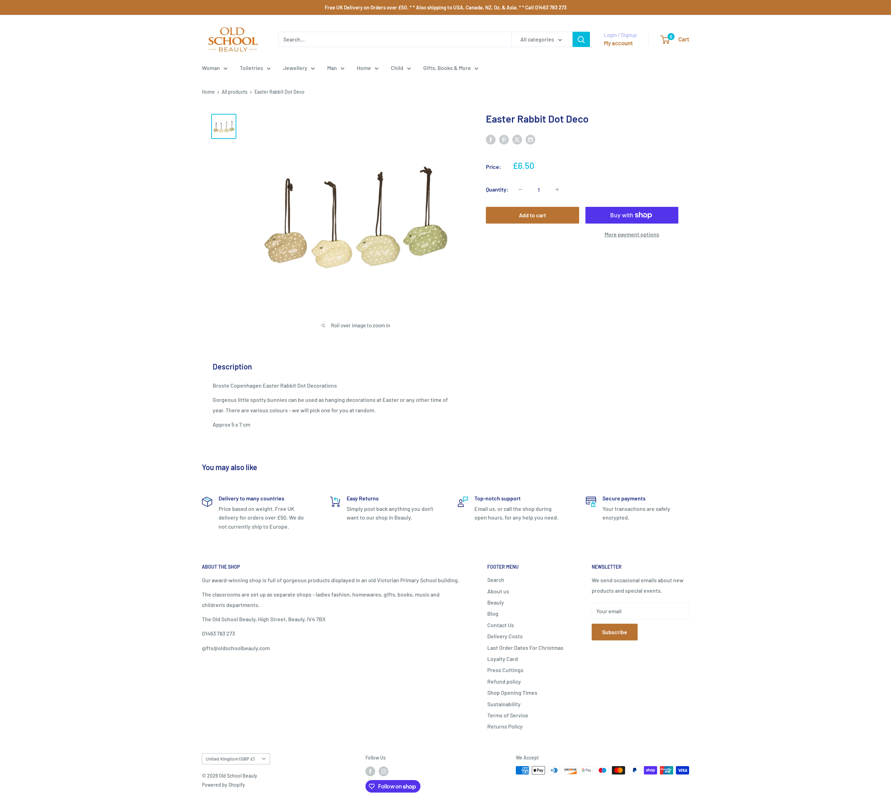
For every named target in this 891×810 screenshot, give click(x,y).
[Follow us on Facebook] (370, 771)
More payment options (632, 234)
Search (495, 579)
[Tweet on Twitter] (517, 139)
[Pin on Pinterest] (504, 139)
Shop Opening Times (512, 692)
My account (618, 42)
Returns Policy (505, 726)
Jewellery (295, 67)
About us (498, 591)
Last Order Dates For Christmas (525, 647)
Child (397, 67)
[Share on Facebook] (491, 139)
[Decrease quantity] (520, 189)
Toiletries (251, 67)
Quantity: (497, 189)
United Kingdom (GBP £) (230, 759)
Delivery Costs (505, 636)
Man (332, 67)
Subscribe (614, 632)
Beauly (495, 602)
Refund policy (504, 681)
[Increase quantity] (557, 189)
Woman (211, 67)
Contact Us (500, 625)
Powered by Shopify (223, 785)
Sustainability (504, 704)
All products (234, 92)
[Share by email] (530, 139)
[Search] (581, 39)
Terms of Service (507, 715)
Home (364, 67)
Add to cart (532, 215)
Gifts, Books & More (447, 67)
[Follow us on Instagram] (383, 771)
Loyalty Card (502, 658)
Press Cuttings (505, 670)
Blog (492, 613)
